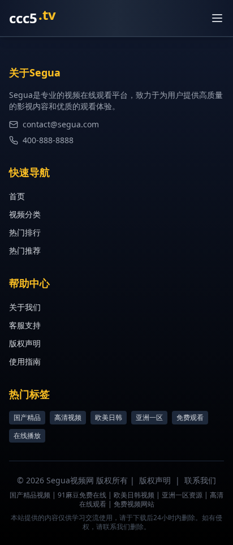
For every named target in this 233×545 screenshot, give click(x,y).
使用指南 (25, 361)
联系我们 (200, 480)
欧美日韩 (108, 417)
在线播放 (27, 435)
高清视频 (67, 417)
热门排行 (25, 232)
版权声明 (25, 343)
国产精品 (27, 417)
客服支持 (25, 325)
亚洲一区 (149, 417)
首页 (17, 196)
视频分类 (25, 214)
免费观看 (190, 417)
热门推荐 (25, 250)
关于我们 (25, 307)
